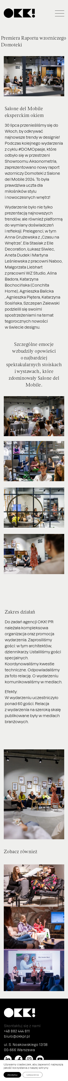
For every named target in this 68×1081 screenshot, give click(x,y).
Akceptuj (12, 1074)
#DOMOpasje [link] (31, 149)
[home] (19, 13)
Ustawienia (32, 1074)
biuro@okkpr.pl (17, 1036)
